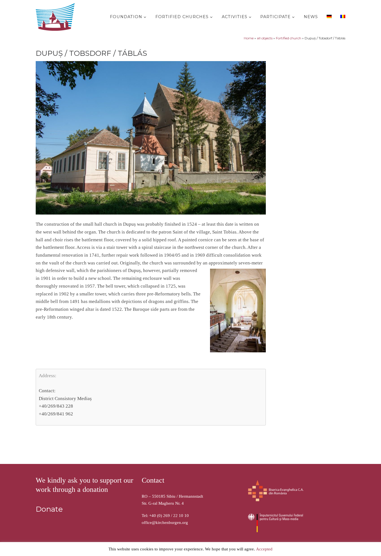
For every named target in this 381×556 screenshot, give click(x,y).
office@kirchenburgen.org (165, 522)
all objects (265, 38)
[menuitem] (328, 16)
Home (249, 38)
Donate (49, 509)
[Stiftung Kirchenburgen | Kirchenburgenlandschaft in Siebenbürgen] (57, 15)
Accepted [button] (264, 549)
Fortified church (288, 38)
